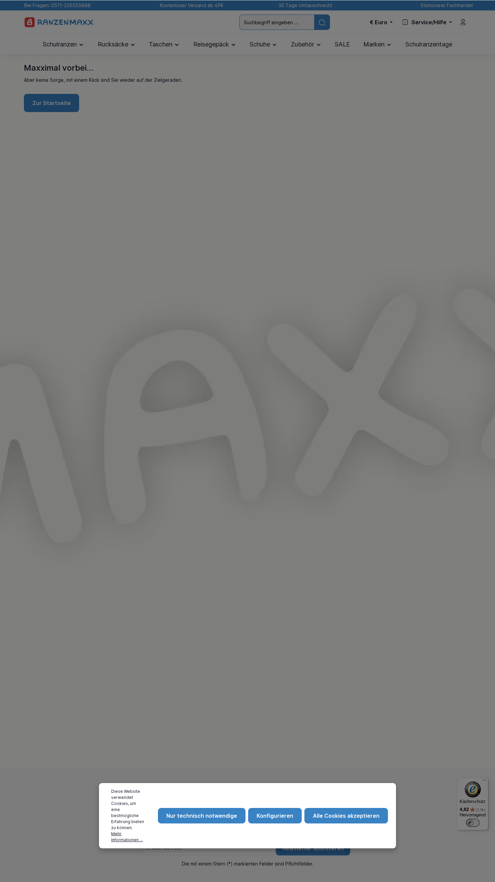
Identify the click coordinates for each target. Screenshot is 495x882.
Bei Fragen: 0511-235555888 (56, 5)
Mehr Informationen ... (127, 836)
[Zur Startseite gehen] (59, 22)
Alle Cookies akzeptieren (346, 815)
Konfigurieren (275, 815)
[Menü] (484, 782)
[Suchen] (322, 22)
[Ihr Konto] (463, 22)
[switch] (473, 823)
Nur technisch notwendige (201, 815)
